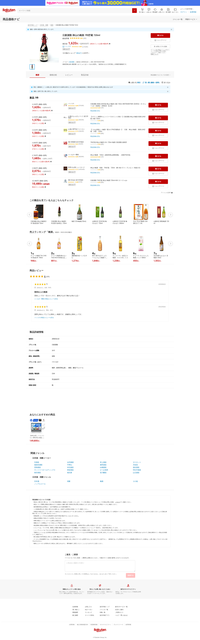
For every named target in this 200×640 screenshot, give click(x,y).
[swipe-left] (29, 215)
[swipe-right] (170, 215)
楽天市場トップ (33, 25)
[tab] (37, 75)
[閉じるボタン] (171, 29)
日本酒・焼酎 (44, 25)
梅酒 (51, 25)
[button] (149, 10)
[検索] (134, 10)
